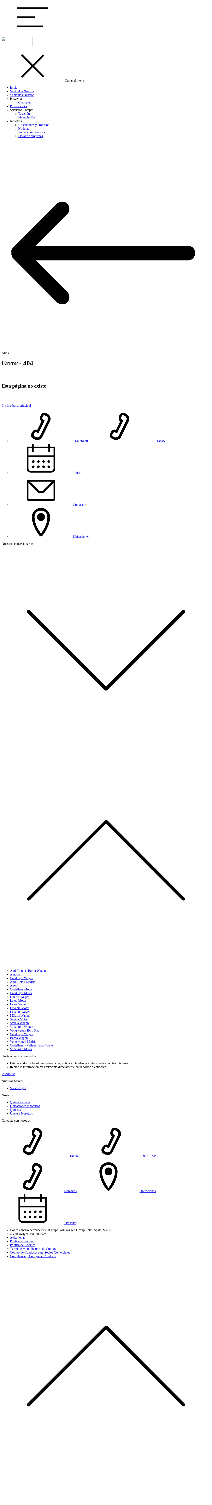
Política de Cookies (22, 1245)
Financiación (26, 117)
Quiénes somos (20, 1102)
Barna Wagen (19, 1038)
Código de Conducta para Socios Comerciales (40, 1252)
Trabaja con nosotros (31, 132)
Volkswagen (18, 1088)
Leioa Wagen (18, 1004)
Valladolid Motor (21, 1049)
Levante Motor (19, 1008)
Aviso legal (17, 1237)
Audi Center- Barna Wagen (28, 970)
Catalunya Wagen (21, 978)
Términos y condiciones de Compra (33, 1248)
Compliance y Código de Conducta (33, 1256)
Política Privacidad (22, 1241)
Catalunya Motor (21, 993)
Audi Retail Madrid (22, 982)
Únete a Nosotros (21, 1113)
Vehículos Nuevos (22, 91)
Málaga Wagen (20, 1015)
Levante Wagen (20, 1011)
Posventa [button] (16, 98)
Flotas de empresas (30, 136)
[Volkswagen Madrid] (17, 45)
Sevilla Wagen (19, 1023)
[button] (33, 31)
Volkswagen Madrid (23, 1041)
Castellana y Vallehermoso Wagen (32, 1045)
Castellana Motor (21, 989)
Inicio (13, 87)
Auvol (14, 985)
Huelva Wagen (19, 997)
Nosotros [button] (16, 121)
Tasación (24, 113)
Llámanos (70, 1191)
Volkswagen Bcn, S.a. (24, 1030)
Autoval (15, 974)
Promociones (18, 106)
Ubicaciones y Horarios (33, 125)
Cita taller (24, 102)
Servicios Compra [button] (21, 110)
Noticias (23, 128)
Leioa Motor (18, 1000)
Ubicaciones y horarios (25, 1106)
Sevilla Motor (19, 1019)
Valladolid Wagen (21, 1026)
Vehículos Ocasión (22, 95)
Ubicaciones (148, 1191)
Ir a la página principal (16, 405)
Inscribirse (8, 1074)
